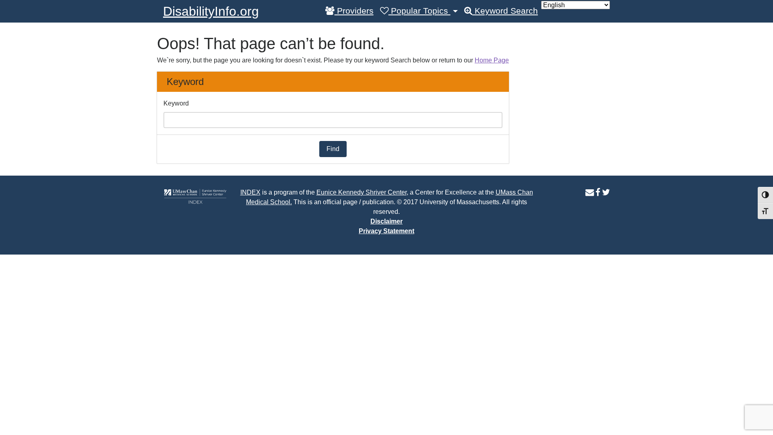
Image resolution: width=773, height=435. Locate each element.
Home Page (492, 60)
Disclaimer (386, 221)
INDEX (250, 192)
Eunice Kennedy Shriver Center (361, 192)
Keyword (176, 103)
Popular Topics (420, 11)
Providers (354, 11)
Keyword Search (505, 11)
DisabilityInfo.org (211, 11)
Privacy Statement (386, 231)
